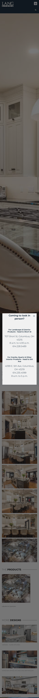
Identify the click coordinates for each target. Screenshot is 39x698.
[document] (19, 349)
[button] (34, 316)
